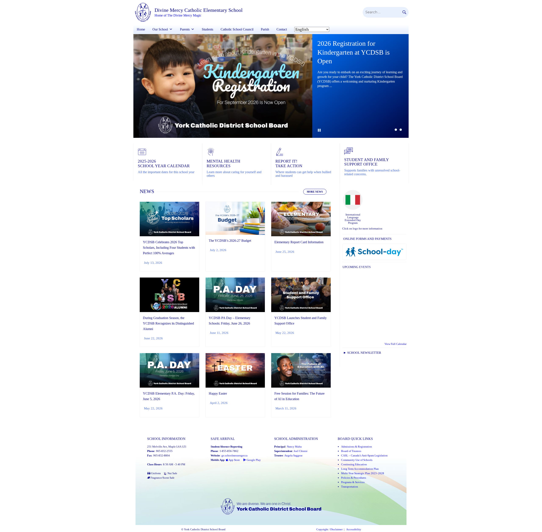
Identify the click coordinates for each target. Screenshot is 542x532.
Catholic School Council (237, 29)
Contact (282, 29)
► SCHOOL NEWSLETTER (362, 352)
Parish (265, 29)
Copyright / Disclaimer (329, 529)
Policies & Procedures (353, 477)
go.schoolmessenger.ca (234, 455)
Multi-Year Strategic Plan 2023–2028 (362, 473)
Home (141, 29)
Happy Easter (218, 393)
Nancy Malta (294, 446)
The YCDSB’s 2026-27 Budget (230, 240)
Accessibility (353, 529)
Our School (160, 29)
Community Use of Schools (356, 460)
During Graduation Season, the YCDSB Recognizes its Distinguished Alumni (168, 323)
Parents (185, 29)
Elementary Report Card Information (299, 242)
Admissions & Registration (356, 446)
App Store (234, 460)
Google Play (253, 460)
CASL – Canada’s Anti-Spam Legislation (364, 455)
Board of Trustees (351, 451)
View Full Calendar (395, 343)
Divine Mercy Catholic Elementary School (199, 10)
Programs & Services (353, 482)
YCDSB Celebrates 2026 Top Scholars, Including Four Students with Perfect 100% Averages (169, 247)
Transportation (349, 486)
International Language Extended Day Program (353, 218)
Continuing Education (354, 464)
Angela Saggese (293, 455)
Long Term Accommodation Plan (360, 468)
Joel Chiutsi (300, 451)
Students (207, 29)
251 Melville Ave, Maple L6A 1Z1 (167, 446)
